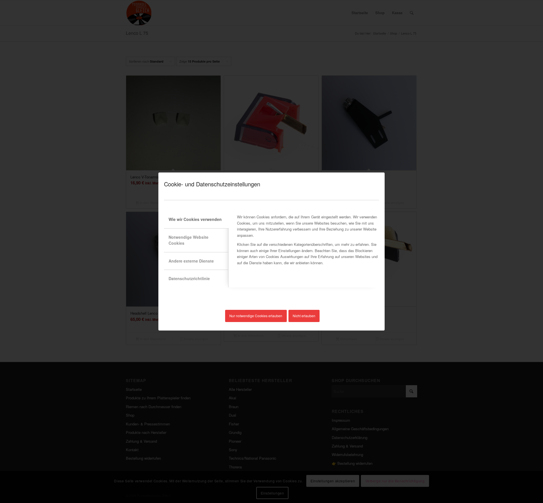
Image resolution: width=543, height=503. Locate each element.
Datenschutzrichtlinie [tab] (189, 278)
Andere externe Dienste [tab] (191, 261)
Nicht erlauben (304, 315)
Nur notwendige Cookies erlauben (255, 315)
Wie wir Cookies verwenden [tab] (195, 219)
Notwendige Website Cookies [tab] (188, 240)
